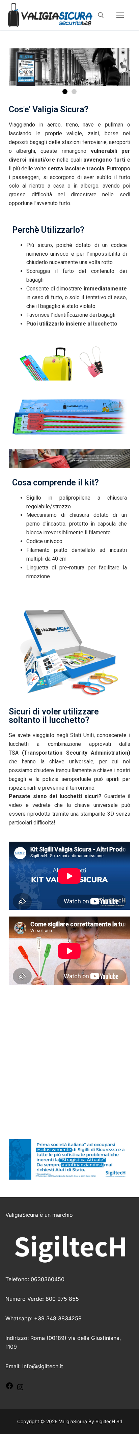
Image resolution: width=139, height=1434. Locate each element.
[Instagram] (20, 1389)
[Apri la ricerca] (101, 15)
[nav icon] (120, 15)
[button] (64, 91)
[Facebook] (9, 1387)
